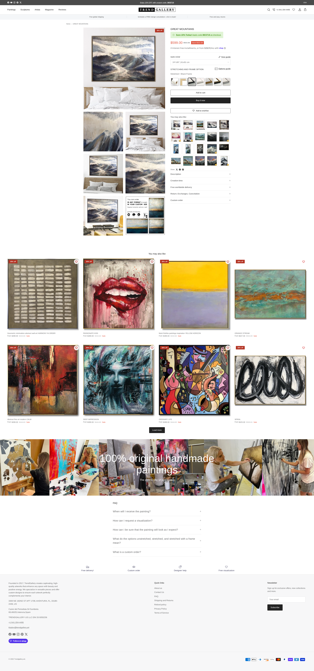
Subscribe (275, 607)
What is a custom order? (127, 552)
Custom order (176, 200)
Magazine (49, 10)
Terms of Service (161, 613)
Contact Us (159, 592)
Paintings (11, 10)
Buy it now (200, 100)
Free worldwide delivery (181, 187)
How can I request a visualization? (132, 520)
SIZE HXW (175, 57)
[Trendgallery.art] (157, 10)
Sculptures (25, 10)
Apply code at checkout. (198, 35)
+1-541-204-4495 (283, 10)
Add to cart (200, 93)
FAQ (156, 596)
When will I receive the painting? (132, 511)
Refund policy (160, 605)
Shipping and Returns (163, 600)
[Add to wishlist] (76, 261)
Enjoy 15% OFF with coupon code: (153, 3)
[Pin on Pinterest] (183, 169)
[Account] (299, 9)
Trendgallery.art (19, 659)
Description (175, 174)
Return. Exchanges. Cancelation (185, 194)
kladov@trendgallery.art (19, 627)
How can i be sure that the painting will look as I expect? (145, 529)
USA (305, 2)
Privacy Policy (160, 609)
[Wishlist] (293, 9)
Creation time (176, 181)
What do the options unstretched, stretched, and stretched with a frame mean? (154, 540)
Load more (157, 430)
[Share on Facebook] (180, 169)
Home (68, 24)
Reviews (62, 10)
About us (158, 588)
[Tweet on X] (177, 169)
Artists (37, 10)
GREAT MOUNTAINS (80, 24)
